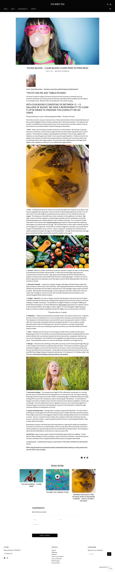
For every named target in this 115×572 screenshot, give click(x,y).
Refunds (54, 554)
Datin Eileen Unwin (36, 89)
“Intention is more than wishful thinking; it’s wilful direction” (61, 89)
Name (35, 519)
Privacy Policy (56, 563)
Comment (36, 524)
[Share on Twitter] (84, 457)
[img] (107, 4)
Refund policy (56, 561)
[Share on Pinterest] (87, 457)
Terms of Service (57, 559)
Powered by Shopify (105, 567)
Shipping (54, 552)
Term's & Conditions (57, 556)
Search (54, 550)
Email (61, 519)
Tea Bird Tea (57, 4)
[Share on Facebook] (81, 457)
